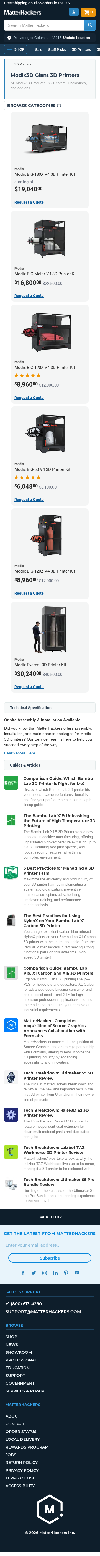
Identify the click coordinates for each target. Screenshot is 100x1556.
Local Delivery (23, 1439)
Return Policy (22, 1462)
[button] (50, 37)
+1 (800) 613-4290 (24, 1303)
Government (20, 1383)
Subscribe (50, 1258)
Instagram (44, 1273)
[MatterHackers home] (23, 13)
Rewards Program (27, 1447)
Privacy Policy (22, 1470)
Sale (38, 50)
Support (15, 1375)
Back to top (50, 1217)
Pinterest (66, 1273)
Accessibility (20, 1485)
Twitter (34, 1273)
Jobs (11, 1454)
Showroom (19, 1352)
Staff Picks (57, 50)
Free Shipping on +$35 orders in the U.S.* (38, 3)
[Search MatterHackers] (90, 25)
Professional (21, 1360)
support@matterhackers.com (43, 1311)
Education (18, 1367)
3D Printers (81, 50)
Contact (15, 1423)
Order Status (21, 1431)
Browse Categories (32, 105)
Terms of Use (20, 1478)
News (12, 1344)
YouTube (77, 1273)
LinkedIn (55, 1273)
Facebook (23, 1273)
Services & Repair (25, 1391)
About (13, 1416)
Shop (11, 1336)
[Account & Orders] (74, 12)
